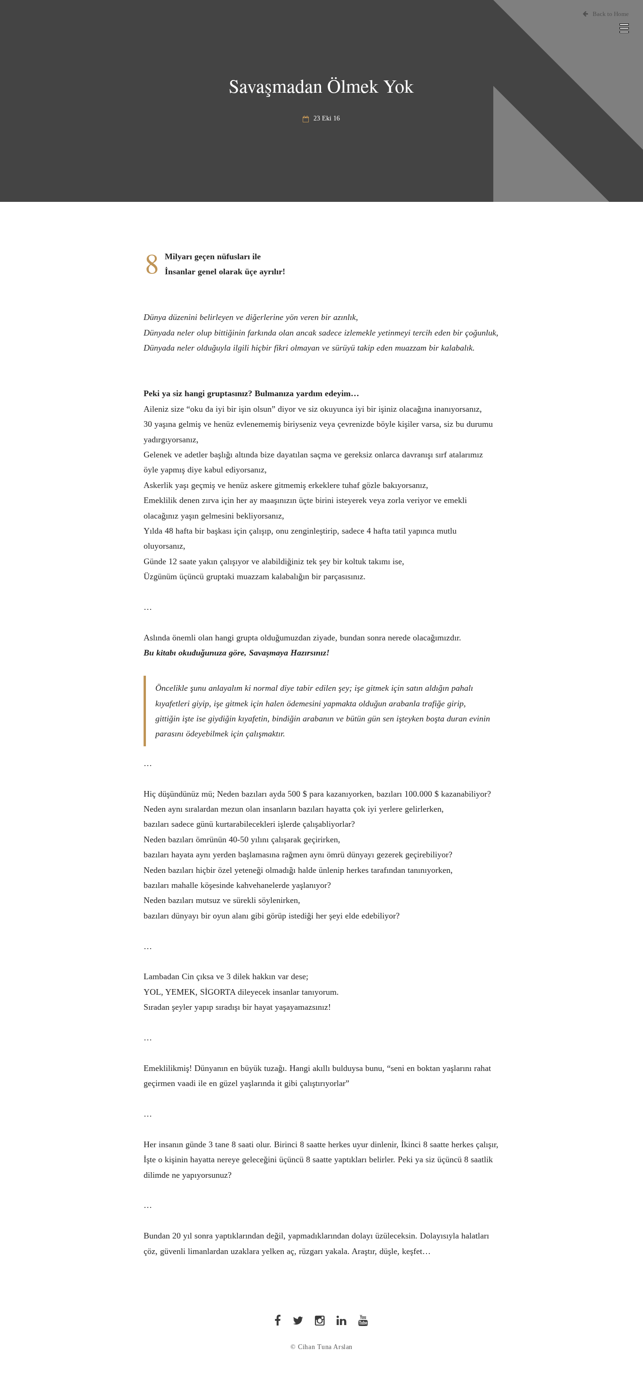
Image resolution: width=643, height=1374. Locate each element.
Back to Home (611, 13)
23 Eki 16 (326, 118)
